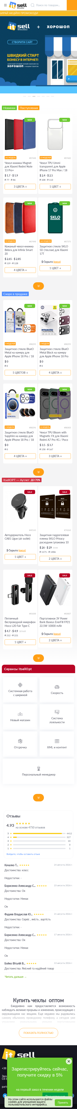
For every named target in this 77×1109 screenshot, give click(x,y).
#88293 (32, 344)
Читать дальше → (16, 976)
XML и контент (57, 747)
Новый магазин (20, 720)
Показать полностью (38, 1032)
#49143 (32, 530)
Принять (63, 1102)
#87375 (67, 241)
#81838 (32, 614)
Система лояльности (57, 720)
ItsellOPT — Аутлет (21, 480)
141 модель (10, 158)
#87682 (67, 158)
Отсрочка (20, 747)
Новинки (9, 108)
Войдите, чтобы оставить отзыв (23, 854)
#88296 (32, 427)
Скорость (57, 693)
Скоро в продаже (15, 294)
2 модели (44, 344)
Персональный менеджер (38, 774)
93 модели (10, 241)
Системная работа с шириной (20, 693)
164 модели (45, 241)
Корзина (72, 1)
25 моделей (45, 158)
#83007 (67, 614)
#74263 (67, 530)
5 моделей (10, 344)
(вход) (57, 261)
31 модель (45, 427)
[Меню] (5, 5)
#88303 (67, 427)
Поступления (29, 108)
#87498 (32, 241)
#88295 (67, 344)
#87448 (32, 158)
